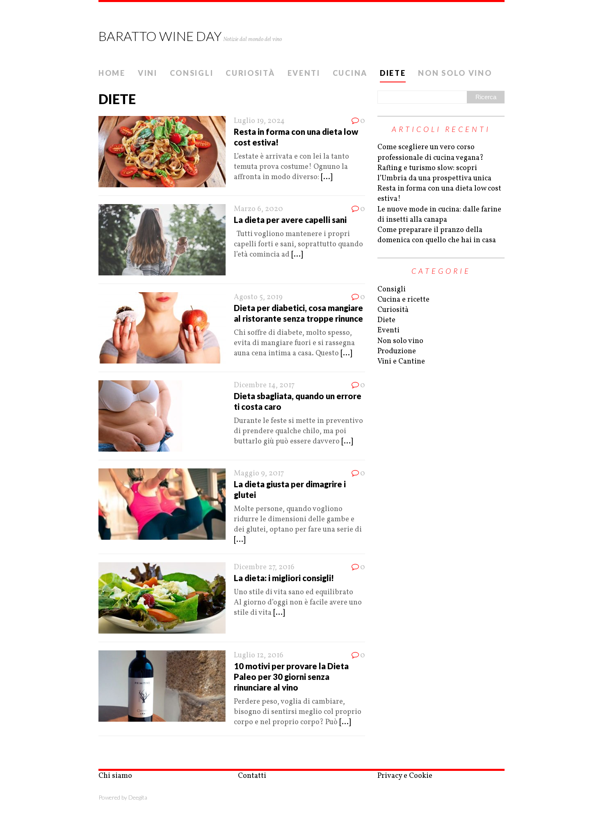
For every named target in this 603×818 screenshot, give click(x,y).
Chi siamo (115, 776)
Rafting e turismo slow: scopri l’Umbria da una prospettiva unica (434, 173)
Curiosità (250, 72)
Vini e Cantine (401, 362)
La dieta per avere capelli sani (290, 220)
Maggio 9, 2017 (259, 473)
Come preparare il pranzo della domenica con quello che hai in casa (436, 235)
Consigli (192, 72)
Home (112, 72)
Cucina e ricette (403, 300)
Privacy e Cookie (404, 776)
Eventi (304, 72)
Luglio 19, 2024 (259, 121)
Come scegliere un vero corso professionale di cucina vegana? (430, 152)
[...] (326, 177)
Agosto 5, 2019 (258, 297)
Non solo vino (455, 72)
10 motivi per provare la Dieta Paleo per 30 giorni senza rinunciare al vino (291, 676)
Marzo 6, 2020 (258, 209)
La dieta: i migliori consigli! (284, 578)
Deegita (137, 797)
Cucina (350, 72)
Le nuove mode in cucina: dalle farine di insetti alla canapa (439, 214)
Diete (393, 72)
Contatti (252, 776)
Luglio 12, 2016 (258, 655)
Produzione (396, 351)
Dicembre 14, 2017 (264, 385)
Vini (148, 72)
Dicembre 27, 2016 (264, 567)
